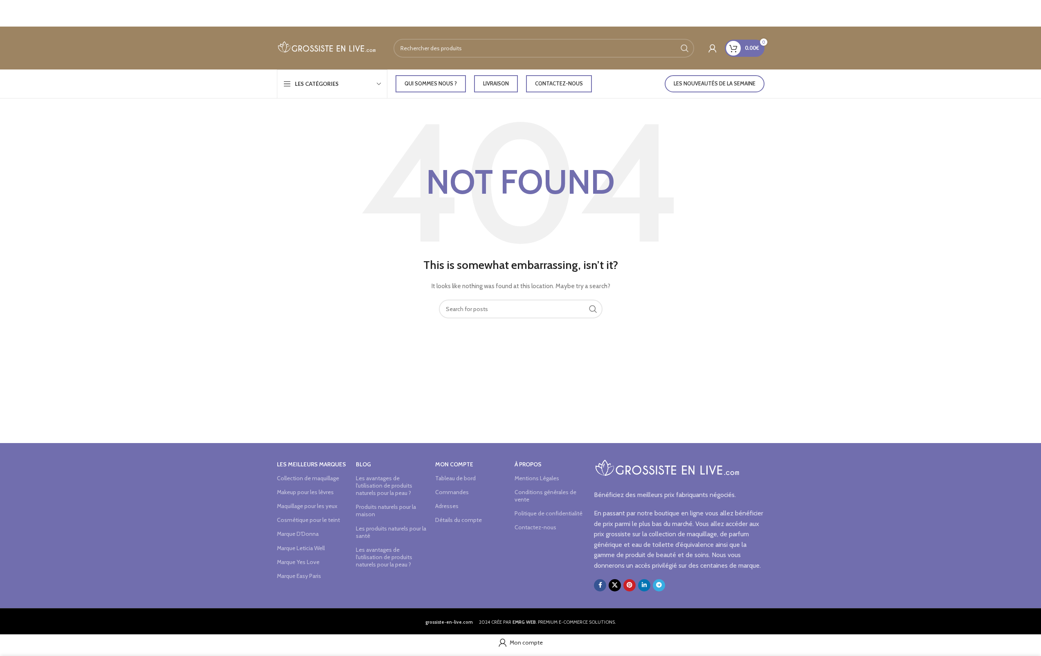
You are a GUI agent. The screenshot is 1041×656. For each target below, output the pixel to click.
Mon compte (454, 464)
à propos (528, 464)
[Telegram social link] (659, 585)
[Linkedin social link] (644, 585)
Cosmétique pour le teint (308, 520)
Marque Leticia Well (301, 548)
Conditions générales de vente (545, 495)
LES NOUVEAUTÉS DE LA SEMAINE (714, 83)
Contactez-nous (559, 83)
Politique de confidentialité (548, 513)
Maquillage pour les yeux (307, 506)
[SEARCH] (684, 48)
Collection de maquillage (308, 478)
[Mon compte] (712, 48)
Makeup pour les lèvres (305, 492)
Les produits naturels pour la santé (391, 532)
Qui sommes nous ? (431, 83)
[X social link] (615, 585)
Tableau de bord (455, 478)
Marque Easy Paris (299, 576)
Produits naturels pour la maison (386, 510)
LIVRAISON (496, 83)
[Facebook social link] (600, 585)
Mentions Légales (537, 478)
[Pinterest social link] (629, 585)
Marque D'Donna (298, 533)
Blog (363, 464)
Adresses (447, 506)
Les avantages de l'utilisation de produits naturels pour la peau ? (384, 486)
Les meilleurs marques (311, 464)
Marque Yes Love (298, 562)
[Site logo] (327, 47)
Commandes (452, 492)
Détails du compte (458, 520)
